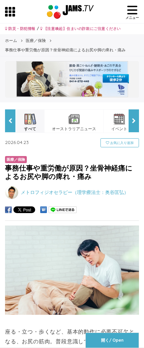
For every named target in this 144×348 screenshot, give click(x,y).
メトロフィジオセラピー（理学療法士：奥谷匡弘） (75, 192)
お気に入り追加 (121, 143)
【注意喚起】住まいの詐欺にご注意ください (81, 28)
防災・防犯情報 (21, 28)
